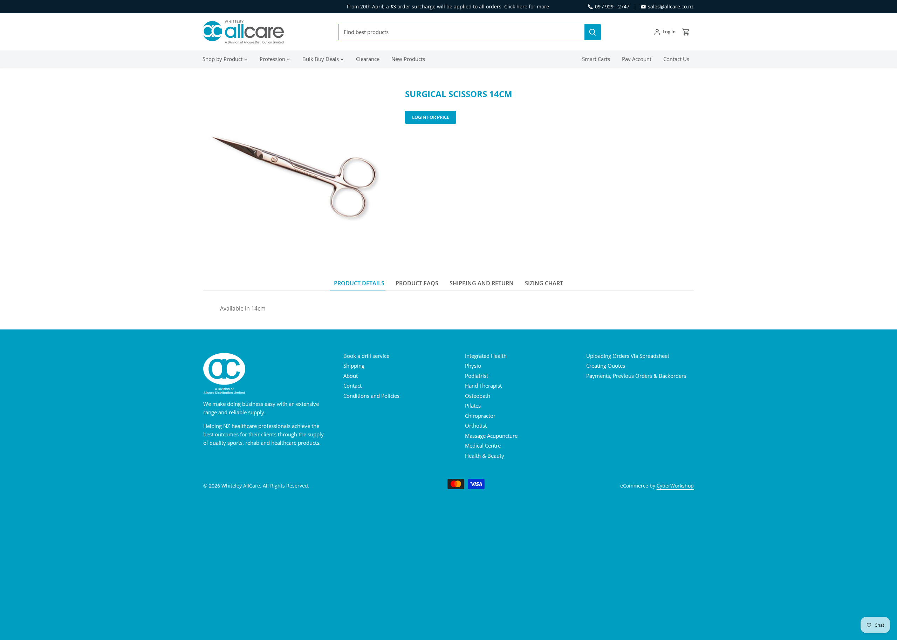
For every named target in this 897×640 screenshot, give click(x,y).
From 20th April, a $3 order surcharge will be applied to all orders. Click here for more (448, 6)
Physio (473, 365)
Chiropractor (480, 415)
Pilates (473, 405)
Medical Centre (483, 445)
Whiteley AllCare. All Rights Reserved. (265, 486)
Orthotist (476, 425)
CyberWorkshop (675, 486)
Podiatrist (476, 375)
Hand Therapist (483, 385)
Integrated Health (486, 355)
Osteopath (477, 395)
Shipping (353, 365)
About (350, 375)
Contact (352, 385)
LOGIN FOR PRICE (430, 117)
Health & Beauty (484, 455)
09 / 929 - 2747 (612, 6)
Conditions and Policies (371, 395)
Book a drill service (366, 355)
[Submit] (592, 32)
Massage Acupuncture (491, 435)
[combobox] (461, 32)
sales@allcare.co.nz (671, 6)
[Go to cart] (686, 32)
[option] (295, 173)
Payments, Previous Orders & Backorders (636, 375)
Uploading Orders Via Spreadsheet (627, 355)
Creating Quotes (605, 365)
